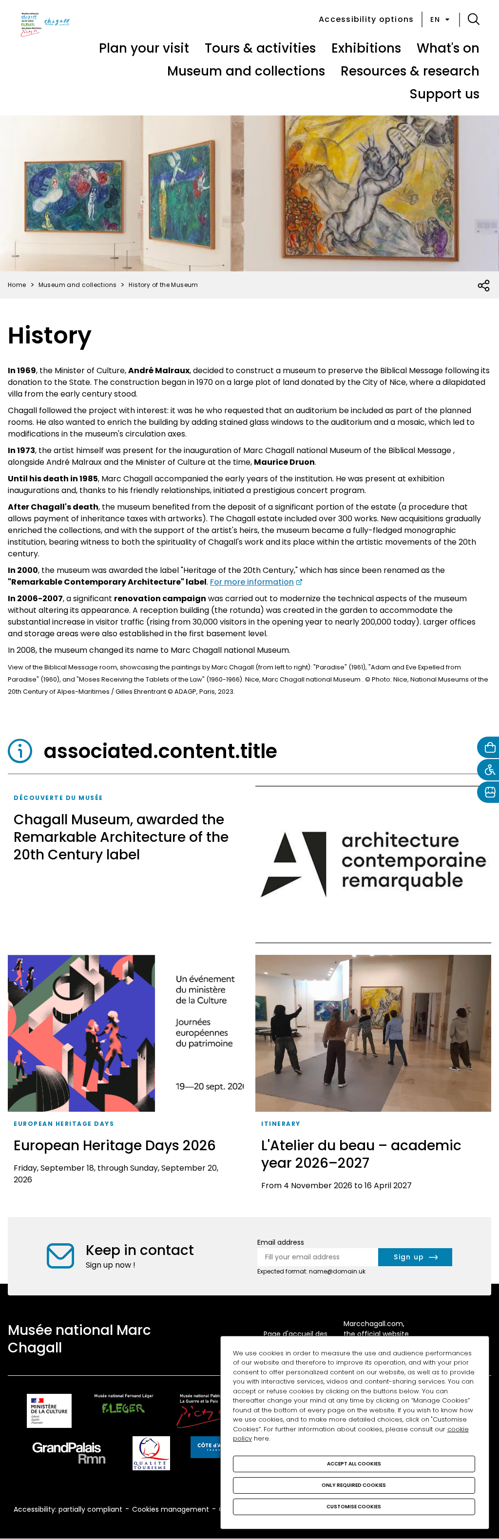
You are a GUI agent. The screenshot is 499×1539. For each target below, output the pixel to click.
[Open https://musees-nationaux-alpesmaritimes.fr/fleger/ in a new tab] (124, 1412)
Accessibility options (366, 19)
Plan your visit (144, 48)
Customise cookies (353, 1506)
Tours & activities (260, 48)
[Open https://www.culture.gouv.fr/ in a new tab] (49, 1412)
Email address (280, 1242)
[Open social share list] (484, 286)
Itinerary (281, 1124)
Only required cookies (354, 1485)
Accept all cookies (354, 1463)
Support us (444, 94)
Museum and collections (246, 71)
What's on (448, 48)
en (435, 19)
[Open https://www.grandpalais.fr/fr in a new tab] (69, 1455)
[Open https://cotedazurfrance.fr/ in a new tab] (215, 1449)
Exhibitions (366, 48)
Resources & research (410, 71)
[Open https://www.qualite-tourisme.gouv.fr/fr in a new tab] (151, 1455)
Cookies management (170, 1509)
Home (17, 285)
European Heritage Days (64, 1124)
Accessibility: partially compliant (68, 1509)
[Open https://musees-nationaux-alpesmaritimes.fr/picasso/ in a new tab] (207, 1412)
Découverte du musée (58, 798)
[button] (474, 19)
